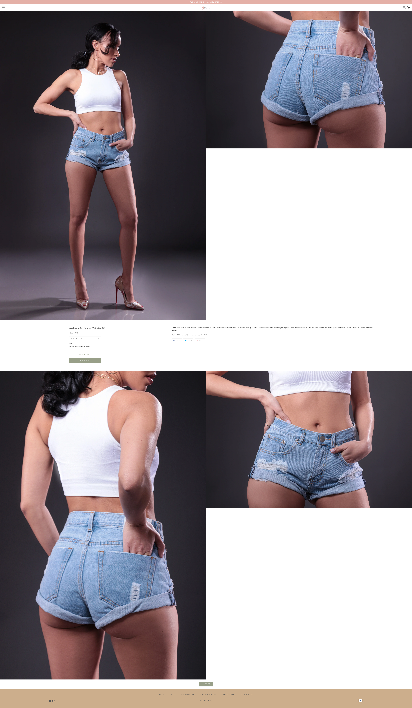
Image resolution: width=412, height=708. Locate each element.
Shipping (71, 347)
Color (72, 338)
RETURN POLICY (247, 694)
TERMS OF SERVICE (228, 694)
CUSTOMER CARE (188, 694)
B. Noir (208, 701)
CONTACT (173, 694)
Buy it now (85, 361)
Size (71, 333)
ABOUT (161, 694)
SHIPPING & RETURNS (208, 694)
